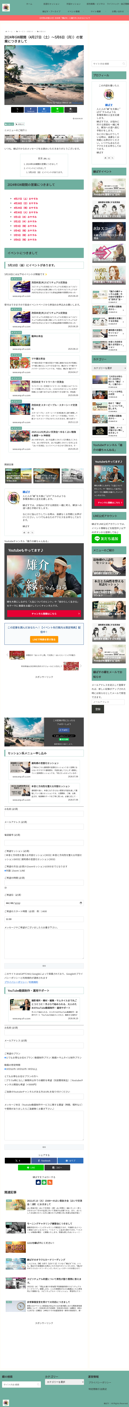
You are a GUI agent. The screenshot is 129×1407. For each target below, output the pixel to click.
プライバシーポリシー (15, 982)
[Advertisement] (44, 696)
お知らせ (10, 124)
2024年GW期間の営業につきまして (42, 163)
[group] (18, 476)
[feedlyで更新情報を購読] (28, 532)
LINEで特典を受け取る (44, 639)
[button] (70, 110)
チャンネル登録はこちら (44, 613)
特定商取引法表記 (98, 1389)
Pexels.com (77, 102)
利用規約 (33, 982)
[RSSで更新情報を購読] (32, 532)
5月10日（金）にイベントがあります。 (46, 172)
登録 (97, 709)
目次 (40, 158)
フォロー (65, 730)
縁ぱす (26, 492)
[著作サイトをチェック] (24, 532)
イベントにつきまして (36, 168)
